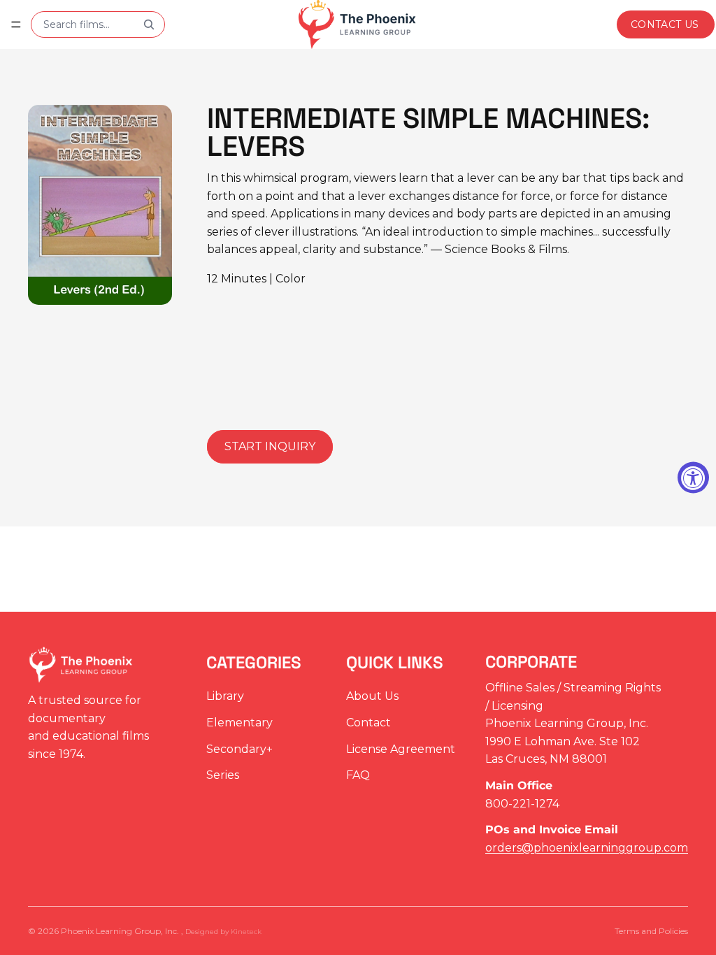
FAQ (358, 775)
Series (222, 775)
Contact (368, 722)
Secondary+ (239, 749)
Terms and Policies (651, 931)
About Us (372, 696)
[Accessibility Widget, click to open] (693, 478)
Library (225, 696)
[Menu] (16, 24)
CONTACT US (665, 24)
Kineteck (246, 931)
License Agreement (400, 749)
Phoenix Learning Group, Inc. (121, 931)
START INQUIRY (269, 446)
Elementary (239, 722)
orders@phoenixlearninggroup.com (586, 847)
